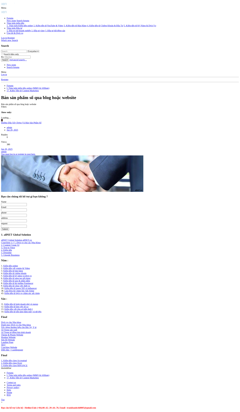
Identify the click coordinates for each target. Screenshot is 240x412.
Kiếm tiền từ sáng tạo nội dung (16, 278)
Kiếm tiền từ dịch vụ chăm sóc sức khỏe (22, 293)
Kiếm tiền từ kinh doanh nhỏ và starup (21, 304)
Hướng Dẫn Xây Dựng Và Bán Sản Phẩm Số (21, 123)
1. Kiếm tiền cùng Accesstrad (14, 360)
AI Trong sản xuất (9, 330)
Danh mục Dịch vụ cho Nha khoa (16, 325)
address (4, 218)
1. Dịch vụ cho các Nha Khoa (27, 242)
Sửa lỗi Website (8, 340)
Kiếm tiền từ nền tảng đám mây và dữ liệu (22, 311)
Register (4, 79)
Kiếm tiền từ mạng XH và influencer (20, 288)
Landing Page (7, 342)
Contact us (11, 382)
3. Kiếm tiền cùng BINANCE (14, 365)
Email (3, 207)
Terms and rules (14, 385)
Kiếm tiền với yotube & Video (16, 268)
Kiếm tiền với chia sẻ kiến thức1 (18, 309)
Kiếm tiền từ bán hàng (13, 271)
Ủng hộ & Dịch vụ (15, 33)
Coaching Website (9, 347)
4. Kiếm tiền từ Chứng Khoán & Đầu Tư (105, 25)
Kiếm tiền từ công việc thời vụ (16, 286)
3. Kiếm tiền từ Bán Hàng (75, 25)
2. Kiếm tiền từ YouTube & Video (48, 25)
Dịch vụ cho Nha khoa (11, 322)
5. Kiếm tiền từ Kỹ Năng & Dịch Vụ (140, 25)
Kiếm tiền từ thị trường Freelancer (18, 283)
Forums (10, 18)
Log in (4, 74)
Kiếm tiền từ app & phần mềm (16, 281)
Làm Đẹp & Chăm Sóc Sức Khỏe (19, 291)
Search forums (23, 20)
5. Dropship (6, 252)
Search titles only (11, 54)
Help (9, 390)
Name (3, 202)
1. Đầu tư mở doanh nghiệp (19, 30)
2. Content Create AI (10, 245)
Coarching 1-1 (7, 242)
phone (4, 212)
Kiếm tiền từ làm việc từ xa (16, 306)
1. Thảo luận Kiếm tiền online (20, 25)
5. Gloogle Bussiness (10, 255)
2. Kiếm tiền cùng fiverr (11, 363)
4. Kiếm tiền (6, 250)
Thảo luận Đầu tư (14, 28)
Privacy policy (13, 387)
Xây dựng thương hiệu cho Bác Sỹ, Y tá (18, 327)
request (4, 223)
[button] (3, 8)
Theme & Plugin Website (12, 335)
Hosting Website (8, 337)
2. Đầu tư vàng (38, 30)
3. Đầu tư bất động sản (55, 30)
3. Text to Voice (8, 247)
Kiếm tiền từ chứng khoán (14, 273)
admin (4, 151)
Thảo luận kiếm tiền (15, 23)
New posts (11, 20)
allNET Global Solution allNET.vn (16, 240)
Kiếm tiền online (10, 266)
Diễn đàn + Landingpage (12, 350)
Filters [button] (4, 107)
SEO (3, 345)
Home (9, 392)
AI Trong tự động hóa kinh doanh (16, 332)
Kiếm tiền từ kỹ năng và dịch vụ (17, 276)
